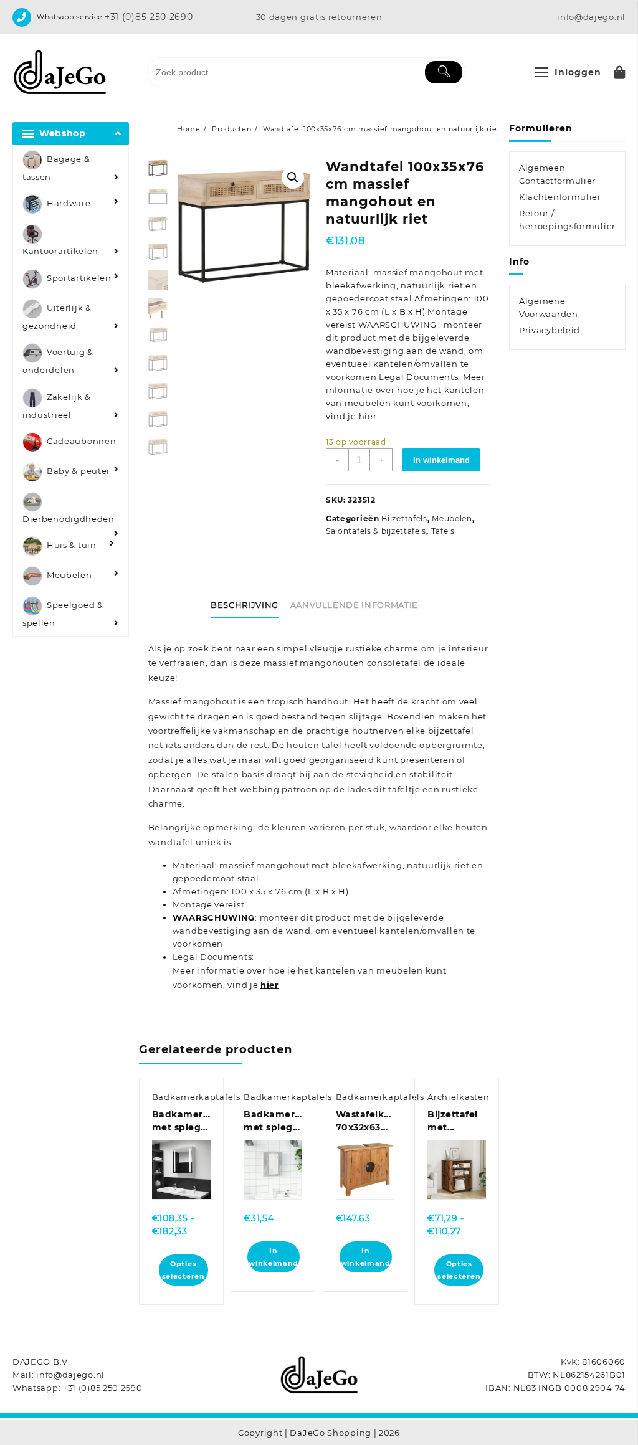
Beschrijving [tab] (245, 605)
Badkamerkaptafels (196, 1097)
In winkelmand (441, 460)
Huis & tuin (72, 546)
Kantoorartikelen (60, 251)
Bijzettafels (404, 518)
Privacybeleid (549, 330)
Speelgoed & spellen (62, 614)
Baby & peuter (78, 471)
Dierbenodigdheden (68, 519)
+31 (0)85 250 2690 (149, 16)
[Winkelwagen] (620, 72)
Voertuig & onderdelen (57, 362)
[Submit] (443, 72)
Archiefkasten (458, 1097)
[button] (293, 177)
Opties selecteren (183, 1270)
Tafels (443, 531)
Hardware (69, 204)
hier (269, 985)
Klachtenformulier (560, 197)
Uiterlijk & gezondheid (57, 317)
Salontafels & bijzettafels (376, 531)
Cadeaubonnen (81, 441)
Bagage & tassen (56, 168)
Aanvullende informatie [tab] (354, 605)
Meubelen (69, 575)
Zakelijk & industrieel (56, 406)
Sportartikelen (79, 278)
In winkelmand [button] (273, 1256)
